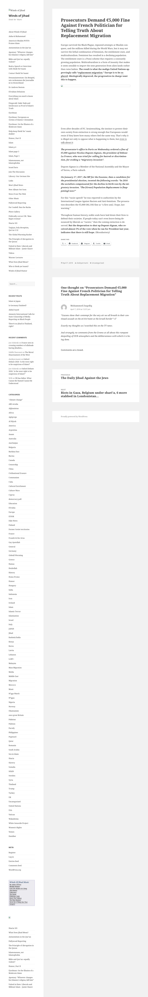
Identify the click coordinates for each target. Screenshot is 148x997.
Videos (11, 253)
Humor (12, 581)
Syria (11, 780)
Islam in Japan (14, 301)
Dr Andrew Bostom (16, 87)
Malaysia (12, 663)
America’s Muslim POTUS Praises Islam (19, 42)
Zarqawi (12, 904)
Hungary (12, 585)
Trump (11, 788)
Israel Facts (13, 167)
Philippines (13, 732)
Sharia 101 (13, 223)
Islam (11, 143)
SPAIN (11, 771)
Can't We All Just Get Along (18, 888)
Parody (12, 728)
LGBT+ (11, 659)
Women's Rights (15, 827)
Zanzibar (12, 836)
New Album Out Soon (17, 189)
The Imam (13, 894)
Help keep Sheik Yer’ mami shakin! (20, 132)
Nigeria (12, 702)
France (11, 534)
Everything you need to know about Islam (21, 97)
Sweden (12, 775)
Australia (12, 438)
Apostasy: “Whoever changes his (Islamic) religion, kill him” (21, 53)
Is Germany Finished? (18, 305)
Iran (10, 598)
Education (13, 503)
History (12, 572)
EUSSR (11, 516)
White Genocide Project (18, 823)
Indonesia (13, 594)
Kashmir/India (15, 637)
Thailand (12, 784)
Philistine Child (15, 896)
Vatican (12, 814)
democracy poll (15, 499)
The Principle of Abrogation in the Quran (21, 240)
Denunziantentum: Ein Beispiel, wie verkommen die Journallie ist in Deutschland (22, 80)
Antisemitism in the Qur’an (20, 48)
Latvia (11, 650)
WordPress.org (15, 870)
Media (11, 672)
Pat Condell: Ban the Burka (20, 207)
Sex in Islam (14, 754)
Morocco (12, 685)
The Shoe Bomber (15, 900)
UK (10, 797)
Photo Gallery (14, 212)
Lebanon (12, 655)
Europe (12, 512)
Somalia (12, 767)
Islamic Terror (15, 611)
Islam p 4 (12, 147)
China (11, 469)
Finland (12, 525)
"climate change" (16, 400)
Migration (13, 680)
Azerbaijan (13, 443)
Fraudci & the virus (17, 538)
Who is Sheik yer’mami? (19, 266)
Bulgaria (12, 447)
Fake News (13, 521)
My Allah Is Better (15, 885)
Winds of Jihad (19, 16)
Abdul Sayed (14, 310)
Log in (11, 857)
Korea (11, 646)
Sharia (11, 758)
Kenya (11, 642)
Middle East (13, 676)
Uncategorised (15, 801)
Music (11, 689)
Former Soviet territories (19, 529)
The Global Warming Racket (20, 234)
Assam (11, 434)
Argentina (13, 430)
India (11, 590)
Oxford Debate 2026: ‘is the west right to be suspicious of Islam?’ (21, 362)
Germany (12, 551)
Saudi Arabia (14, 750)
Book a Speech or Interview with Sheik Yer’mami (20, 67)
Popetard (12, 737)
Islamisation (14, 616)
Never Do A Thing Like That (19, 902)
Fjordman (13, 113)
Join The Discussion (17, 172)
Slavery (12, 763)
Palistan (12, 724)
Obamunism (14, 711)
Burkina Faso (14, 451)
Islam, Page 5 (14, 156)
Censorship (13, 464)
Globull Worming (16, 555)
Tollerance (13, 892)
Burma (11, 456)
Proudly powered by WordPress (74, 416)
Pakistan (12, 719)
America (12, 426)
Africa (11, 413)
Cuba (11, 482)
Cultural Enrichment (17, 486)
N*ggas (12, 698)
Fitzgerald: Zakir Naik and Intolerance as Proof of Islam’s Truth (21, 106)
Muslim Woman (15, 886)
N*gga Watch (14, 693)
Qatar (11, 741)
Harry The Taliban (16, 898)
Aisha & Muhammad (17, 36)
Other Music (14, 198)
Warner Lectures (16, 257)
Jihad (11, 633)
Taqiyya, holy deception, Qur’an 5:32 (19, 228)
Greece (12, 559)
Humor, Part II (15, 138)
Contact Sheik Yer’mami (18, 73)
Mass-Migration (15, 667)
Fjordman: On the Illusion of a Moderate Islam (21, 125)
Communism (14, 477)
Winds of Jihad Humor (18, 271)
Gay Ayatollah (14, 542)
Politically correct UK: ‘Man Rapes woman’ (20, 217)
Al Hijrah (12, 421)
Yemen (11, 832)
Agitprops (13, 417)
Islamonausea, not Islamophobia (16, 161)
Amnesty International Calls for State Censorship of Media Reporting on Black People (22, 316)
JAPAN (11, 629)
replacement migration (90, 72)
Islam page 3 (14, 151)
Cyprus (12, 495)
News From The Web (17, 194)
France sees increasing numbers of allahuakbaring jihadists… (21, 345)
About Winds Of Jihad (18, 32)
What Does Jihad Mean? (18, 262)
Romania (12, 745)
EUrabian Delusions (17, 92)
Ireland (12, 603)
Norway (12, 706)
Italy (10, 624)
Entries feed (14, 861)
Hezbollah (13, 568)
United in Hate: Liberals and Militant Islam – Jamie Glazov (21, 247)
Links (11, 181)
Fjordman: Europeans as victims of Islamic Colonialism (21, 118)
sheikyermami (82, 263)
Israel (11, 620)
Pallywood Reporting (17, 203)
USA (10, 810)
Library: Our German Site (19, 176)
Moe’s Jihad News (16, 185)
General (12, 546)
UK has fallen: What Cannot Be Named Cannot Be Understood (20, 381)
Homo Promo (14, 577)
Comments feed (15, 865)
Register (12, 852)
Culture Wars (14, 490)
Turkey (12, 793)
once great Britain (16, 715)
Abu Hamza (13, 890)
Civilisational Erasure (17, 473)
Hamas (11, 564)
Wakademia (14, 819)
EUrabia (12, 508)
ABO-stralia (13, 404)
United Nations (15, 806)
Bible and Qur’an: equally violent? (19, 60)
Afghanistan (14, 408)
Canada (12, 460)
